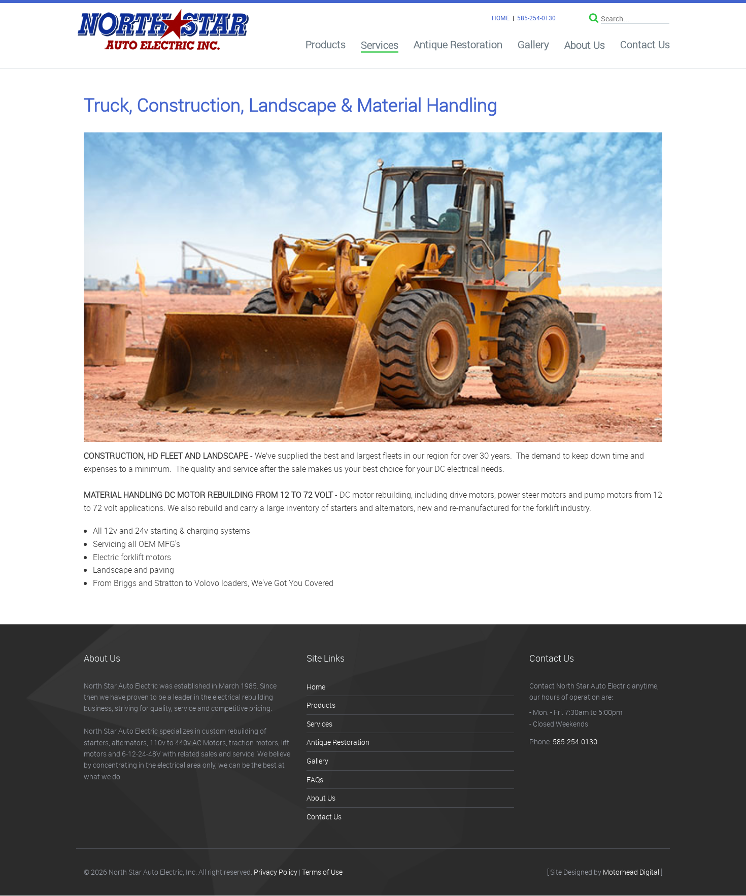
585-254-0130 (536, 18)
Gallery (533, 44)
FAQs (315, 779)
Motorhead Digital (631, 872)
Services (379, 45)
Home (316, 687)
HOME (501, 18)
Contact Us (645, 44)
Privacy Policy (275, 872)
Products (326, 44)
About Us (584, 45)
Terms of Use (322, 872)
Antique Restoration (458, 44)
